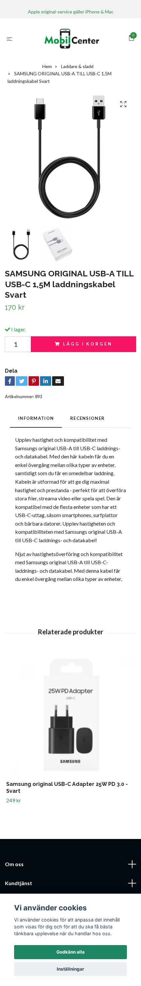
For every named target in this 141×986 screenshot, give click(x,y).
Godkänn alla (70, 952)
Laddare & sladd (77, 66)
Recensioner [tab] (87, 418)
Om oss (14, 864)
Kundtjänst (18, 883)
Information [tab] (36, 418)
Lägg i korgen (87, 343)
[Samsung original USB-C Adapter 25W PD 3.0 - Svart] (70, 717)
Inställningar (70, 969)
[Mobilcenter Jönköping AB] (72, 39)
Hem (47, 66)
